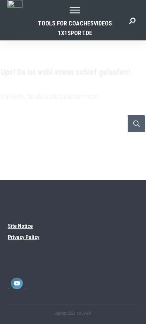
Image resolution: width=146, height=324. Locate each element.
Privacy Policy (23, 237)
